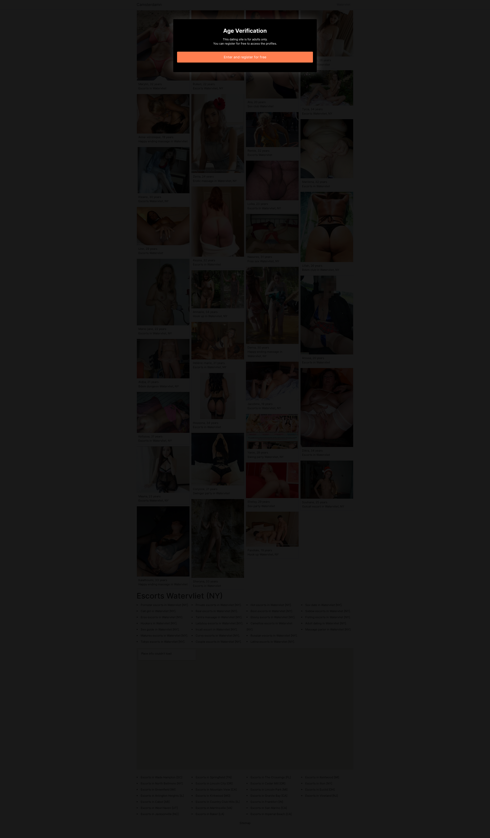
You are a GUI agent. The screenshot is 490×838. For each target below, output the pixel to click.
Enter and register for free (245, 57)
